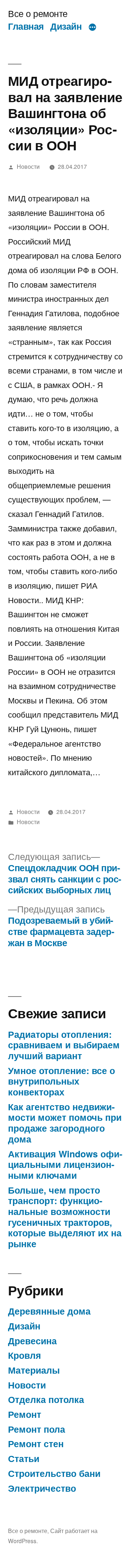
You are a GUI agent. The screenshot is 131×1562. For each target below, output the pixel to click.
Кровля (24, 1355)
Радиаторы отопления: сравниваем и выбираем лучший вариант (64, 1045)
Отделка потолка (46, 1399)
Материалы (34, 1370)
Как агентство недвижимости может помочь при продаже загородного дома (65, 1122)
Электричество (42, 1488)
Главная (26, 26)
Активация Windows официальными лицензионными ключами (65, 1164)
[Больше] (92, 27)
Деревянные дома (49, 1310)
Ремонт (24, 1414)
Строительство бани (54, 1473)
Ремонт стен (36, 1443)
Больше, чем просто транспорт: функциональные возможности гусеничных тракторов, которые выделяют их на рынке (65, 1216)
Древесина (32, 1340)
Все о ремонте (38, 13)
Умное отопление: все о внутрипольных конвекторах (61, 1081)
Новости (28, 166)
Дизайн (66, 26)
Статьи (23, 1458)
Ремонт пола (36, 1429)
